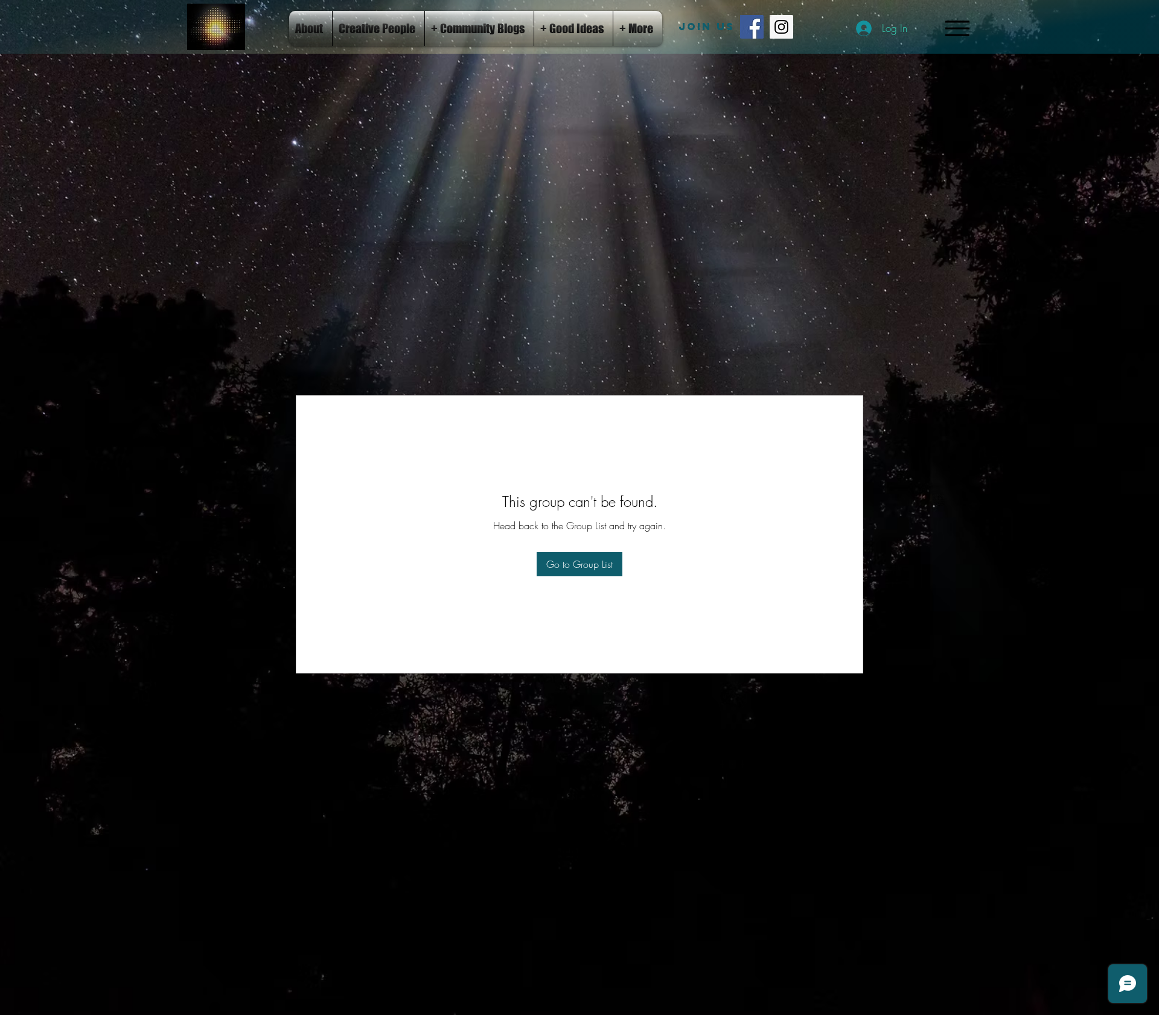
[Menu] (957, 28)
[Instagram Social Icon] (781, 27)
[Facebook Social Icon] (752, 27)
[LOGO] (216, 27)
